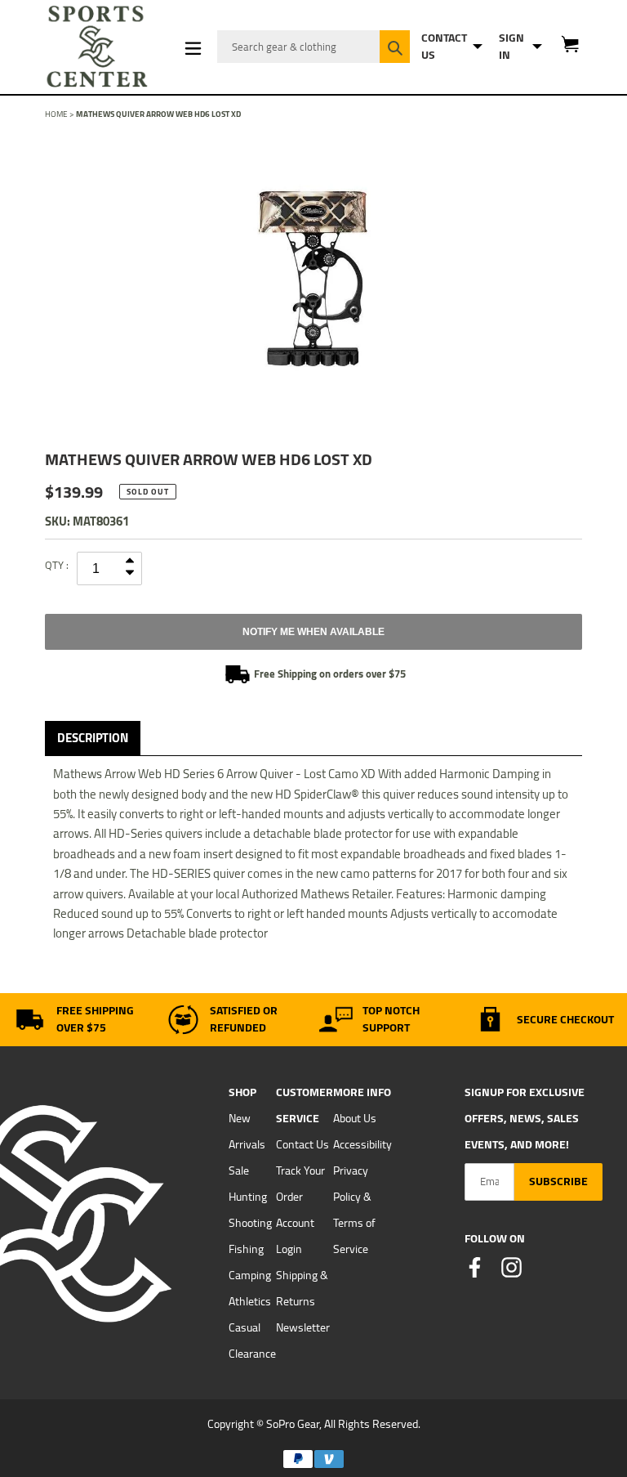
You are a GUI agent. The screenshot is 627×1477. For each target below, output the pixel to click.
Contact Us (302, 1144)
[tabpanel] (313, 279)
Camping (250, 1275)
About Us (354, 1118)
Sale (239, 1170)
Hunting (248, 1196)
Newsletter (303, 1327)
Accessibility (362, 1144)
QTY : (57, 565)
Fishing (246, 1249)
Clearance (252, 1353)
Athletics (250, 1301)
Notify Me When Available (313, 632)
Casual (244, 1327)
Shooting (250, 1222)
